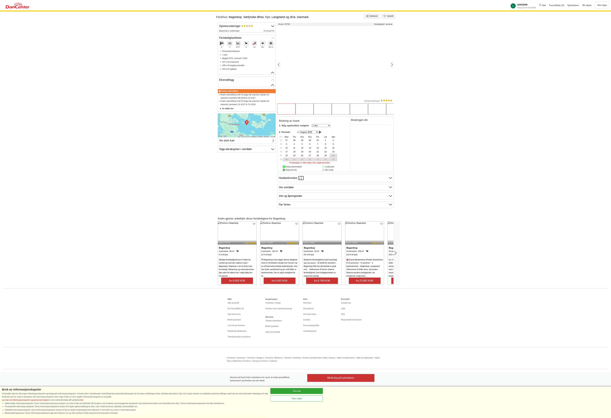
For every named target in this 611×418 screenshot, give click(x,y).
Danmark (303, 17)
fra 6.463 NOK (280, 280)
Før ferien (307, 303)
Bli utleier (587, 5)
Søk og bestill (233, 303)
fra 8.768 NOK (322, 280)
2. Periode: (285, 132)
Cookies (306, 320)
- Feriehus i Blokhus (273, 358)
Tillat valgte (296, 398)
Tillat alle (296, 391)
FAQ (343, 314)
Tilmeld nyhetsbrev (273, 321)
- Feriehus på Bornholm (311, 358)
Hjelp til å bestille (272, 332)
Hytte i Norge (328, 358)
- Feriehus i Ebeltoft (291, 358)
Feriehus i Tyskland (268, 361)
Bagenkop (235, 17)
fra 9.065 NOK (237, 280)
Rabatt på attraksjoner (237, 331)
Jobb (343, 308)
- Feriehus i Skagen (254, 358)
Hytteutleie (237, 361)
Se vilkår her (228, 108)
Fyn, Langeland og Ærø (280, 17)
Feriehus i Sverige (251, 361)
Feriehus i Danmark (236, 358)
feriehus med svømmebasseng (278, 308)
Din (236, 308)
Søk (543, 5)
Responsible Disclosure (351, 320)
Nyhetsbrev (573, 5)
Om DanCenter (309, 314)
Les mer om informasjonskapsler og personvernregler (25, 400)
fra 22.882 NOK (364, 280)
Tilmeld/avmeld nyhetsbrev (239, 337)
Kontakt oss (346, 303)
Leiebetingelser (310, 331)
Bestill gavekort (234, 320)
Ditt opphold (308, 308)
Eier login (602, 5)
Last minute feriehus (236, 325)
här (81, 400)
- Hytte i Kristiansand (345, 358)
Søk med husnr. (234, 314)
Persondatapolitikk (311, 325)
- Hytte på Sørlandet (363, 358)
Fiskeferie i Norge (273, 303)
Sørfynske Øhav (253, 17)
